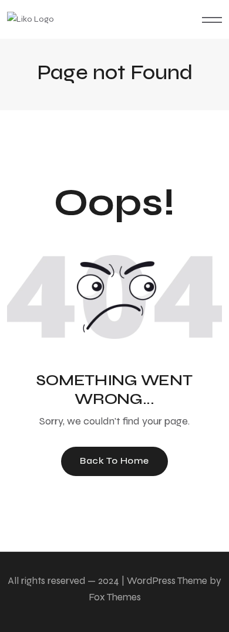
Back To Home (114, 460)
